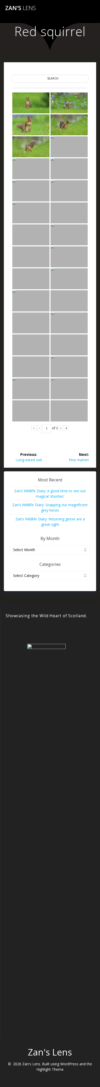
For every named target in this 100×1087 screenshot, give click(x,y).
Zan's (20, 8)
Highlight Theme (50, 1069)
